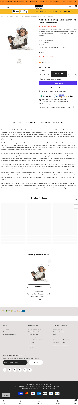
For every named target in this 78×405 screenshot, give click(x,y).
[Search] (8, 7)
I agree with (45, 79)
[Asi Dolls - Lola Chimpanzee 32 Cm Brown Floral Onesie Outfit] (39, 271)
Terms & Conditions (55, 79)
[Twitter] (30, 370)
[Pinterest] (15, 370)
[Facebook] (4, 370)
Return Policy (58, 122)
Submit (36, 362)
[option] (18, 35)
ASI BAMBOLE (49, 40)
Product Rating (44, 122)
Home (3, 16)
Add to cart (59, 74)
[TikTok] (20, 370)
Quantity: (42, 71)
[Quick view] (49, 265)
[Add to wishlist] (49, 261)
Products (10, 16)
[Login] (70, 7)
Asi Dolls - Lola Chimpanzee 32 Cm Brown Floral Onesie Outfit (39, 295)
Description (16, 122)
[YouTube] (25, 370)
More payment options (58, 88)
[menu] (2, 7)
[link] (70, 74)
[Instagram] (10, 370)
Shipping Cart (29, 122)
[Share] (75, 74)
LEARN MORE (67, 11)
